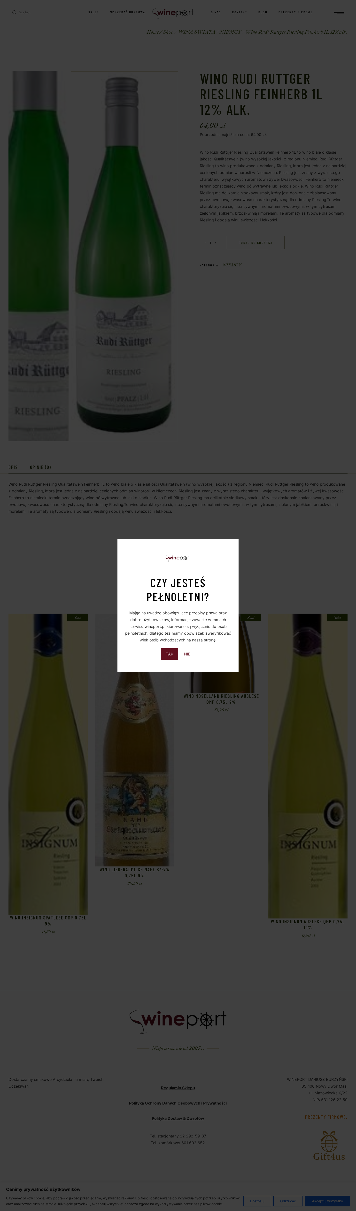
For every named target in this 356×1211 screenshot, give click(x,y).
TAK (169, 654)
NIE (187, 654)
